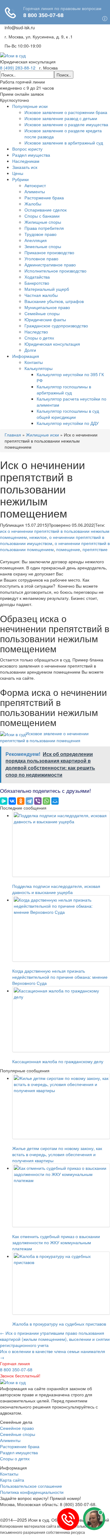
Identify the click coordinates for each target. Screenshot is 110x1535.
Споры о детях (39, 338)
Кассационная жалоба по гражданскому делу (57, 1061)
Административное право (50, 265)
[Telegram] (29, 801)
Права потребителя (44, 228)
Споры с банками (42, 216)
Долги (30, 350)
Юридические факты (45, 319)
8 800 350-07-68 (16, 1369)
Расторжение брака (44, 197)
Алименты (34, 191)
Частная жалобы (41, 295)
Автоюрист (35, 185)
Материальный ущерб (46, 289)
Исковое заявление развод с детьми (60, 118)
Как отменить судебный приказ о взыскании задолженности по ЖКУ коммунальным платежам (56, 1242)
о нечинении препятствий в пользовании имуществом (52, 540)
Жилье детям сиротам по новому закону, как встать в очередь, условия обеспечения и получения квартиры (57, 1154)
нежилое (38, 537)
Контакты (33, 362)
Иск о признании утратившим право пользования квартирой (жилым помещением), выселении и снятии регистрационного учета (55, 1339)
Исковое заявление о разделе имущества (66, 124)
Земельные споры (42, 246)
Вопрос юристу (27, 149)
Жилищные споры (42, 222)
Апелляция (35, 240)
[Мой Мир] (55, 801)
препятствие (95, 549)
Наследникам (25, 161)
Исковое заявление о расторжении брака (65, 112)
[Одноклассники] (20, 801)
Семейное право (17, 1428)
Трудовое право (40, 234)
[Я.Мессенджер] (3, 801)
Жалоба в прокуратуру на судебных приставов (59, 1324)
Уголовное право (41, 258)
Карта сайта (12, 1480)
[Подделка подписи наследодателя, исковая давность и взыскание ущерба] (61, 844)
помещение (68, 549)
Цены (17, 173)
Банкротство (36, 283)
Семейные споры (42, 313)
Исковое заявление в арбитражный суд (63, 143)
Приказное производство (49, 252)
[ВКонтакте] (12, 801)
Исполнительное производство (55, 271)
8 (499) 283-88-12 (17, 68)
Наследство (36, 332)
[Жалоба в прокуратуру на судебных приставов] (61, 1283)
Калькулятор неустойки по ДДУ (68, 423)
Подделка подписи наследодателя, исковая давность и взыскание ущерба (56, 889)
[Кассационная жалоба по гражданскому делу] (61, 1019)
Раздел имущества (31, 155)
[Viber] (38, 801)
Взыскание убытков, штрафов (54, 301)
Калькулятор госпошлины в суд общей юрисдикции (68, 414)
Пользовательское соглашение (31, 1486)
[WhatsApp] (46, 801)
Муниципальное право (47, 307)
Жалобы (32, 204)
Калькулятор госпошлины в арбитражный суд (64, 389)
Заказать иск (24, 167)
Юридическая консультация (52, 344)
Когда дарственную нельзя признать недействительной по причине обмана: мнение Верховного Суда (60, 977)
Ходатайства (37, 277)
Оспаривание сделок (45, 210)
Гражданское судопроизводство (56, 325)
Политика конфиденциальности (32, 1492)
